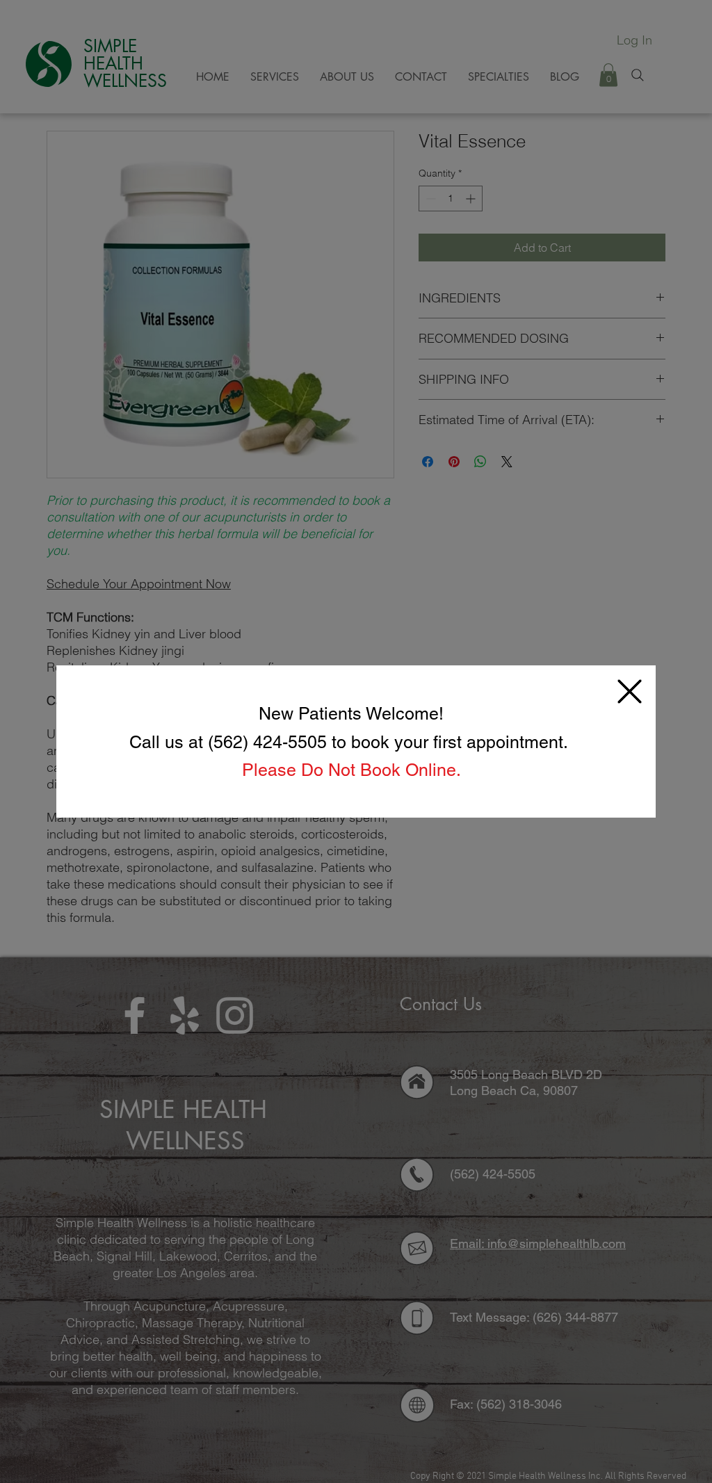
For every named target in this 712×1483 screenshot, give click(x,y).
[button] (629, 691)
